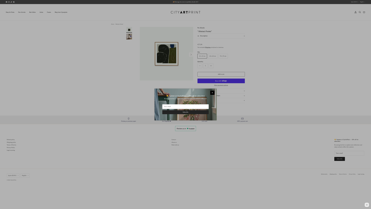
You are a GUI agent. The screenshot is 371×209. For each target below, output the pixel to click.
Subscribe (185, 112)
